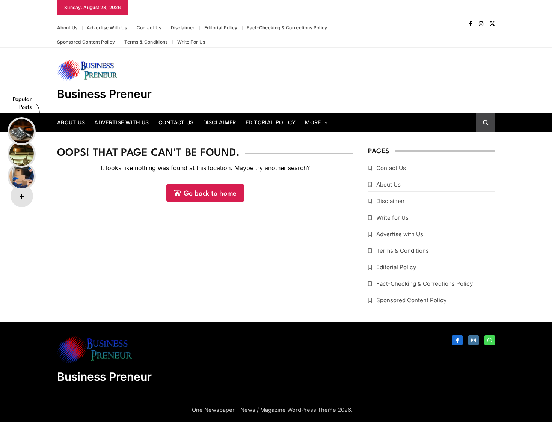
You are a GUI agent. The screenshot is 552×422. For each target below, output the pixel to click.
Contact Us (149, 27)
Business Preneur (104, 94)
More (313, 122)
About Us (67, 27)
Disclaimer (183, 27)
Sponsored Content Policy (86, 42)
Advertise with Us (107, 27)
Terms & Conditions (145, 42)
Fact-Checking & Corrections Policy (287, 27)
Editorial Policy (221, 27)
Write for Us (191, 42)
